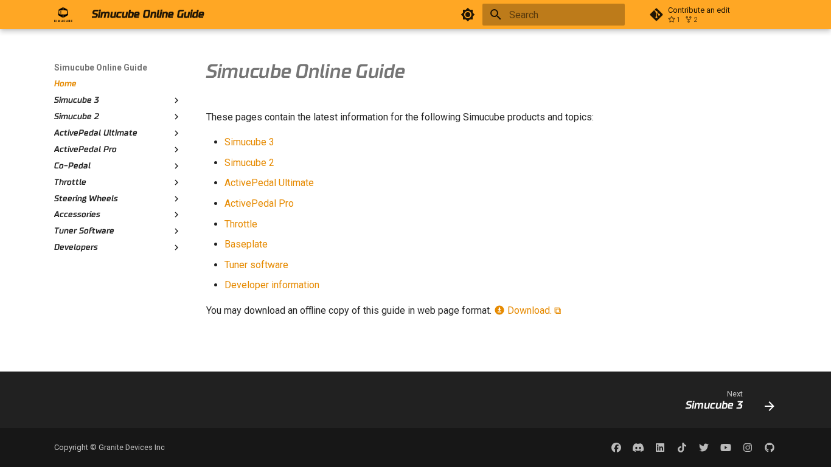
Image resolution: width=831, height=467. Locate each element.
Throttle (240, 224)
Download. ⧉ (533, 310)
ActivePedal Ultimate (269, 183)
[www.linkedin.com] (660, 447)
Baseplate (246, 244)
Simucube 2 (249, 162)
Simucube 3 (249, 142)
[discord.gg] (638, 447)
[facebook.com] (616, 447)
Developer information (271, 285)
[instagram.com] (747, 447)
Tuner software (256, 265)
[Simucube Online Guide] (63, 14)
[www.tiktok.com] (682, 447)
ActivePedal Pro (259, 203)
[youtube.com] (725, 447)
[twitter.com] (704, 447)
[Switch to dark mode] (468, 14)
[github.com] (769, 447)
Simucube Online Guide (100, 67)
